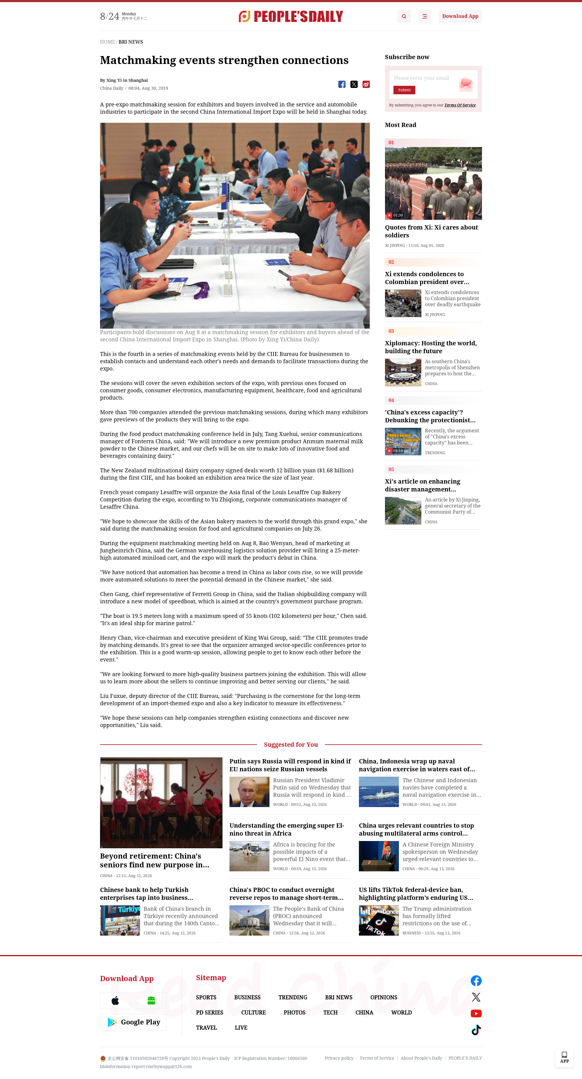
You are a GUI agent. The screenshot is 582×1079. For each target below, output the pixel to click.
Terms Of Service (460, 105)
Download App (460, 16)
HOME (107, 42)
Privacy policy (339, 1058)
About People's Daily (421, 1058)
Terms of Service (377, 1058)
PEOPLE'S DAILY (465, 1058)
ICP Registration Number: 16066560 (270, 1058)
